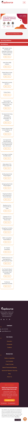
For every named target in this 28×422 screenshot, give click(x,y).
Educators (9, 341)
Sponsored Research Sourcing (9, 370)
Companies (9, 344)
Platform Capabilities (9, 358)
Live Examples (9, 361)
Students (9, 347)
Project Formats (9, 364)
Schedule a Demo (9, 400)
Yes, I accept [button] (17, 419)
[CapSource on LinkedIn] (4, 319)
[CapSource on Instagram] (9, 319)
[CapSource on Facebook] (1, 319)
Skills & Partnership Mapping (9, 367)
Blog (9, 373)
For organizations (11, 403)
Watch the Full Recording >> (14, 33)
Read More (17, 416)
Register (4, 297)
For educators (4, 403)
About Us (9, 376)
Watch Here (7, 56)
